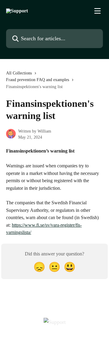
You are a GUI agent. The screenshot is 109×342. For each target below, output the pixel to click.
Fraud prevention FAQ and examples (37, 79)
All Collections (19, 73)
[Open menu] (97, 11)
